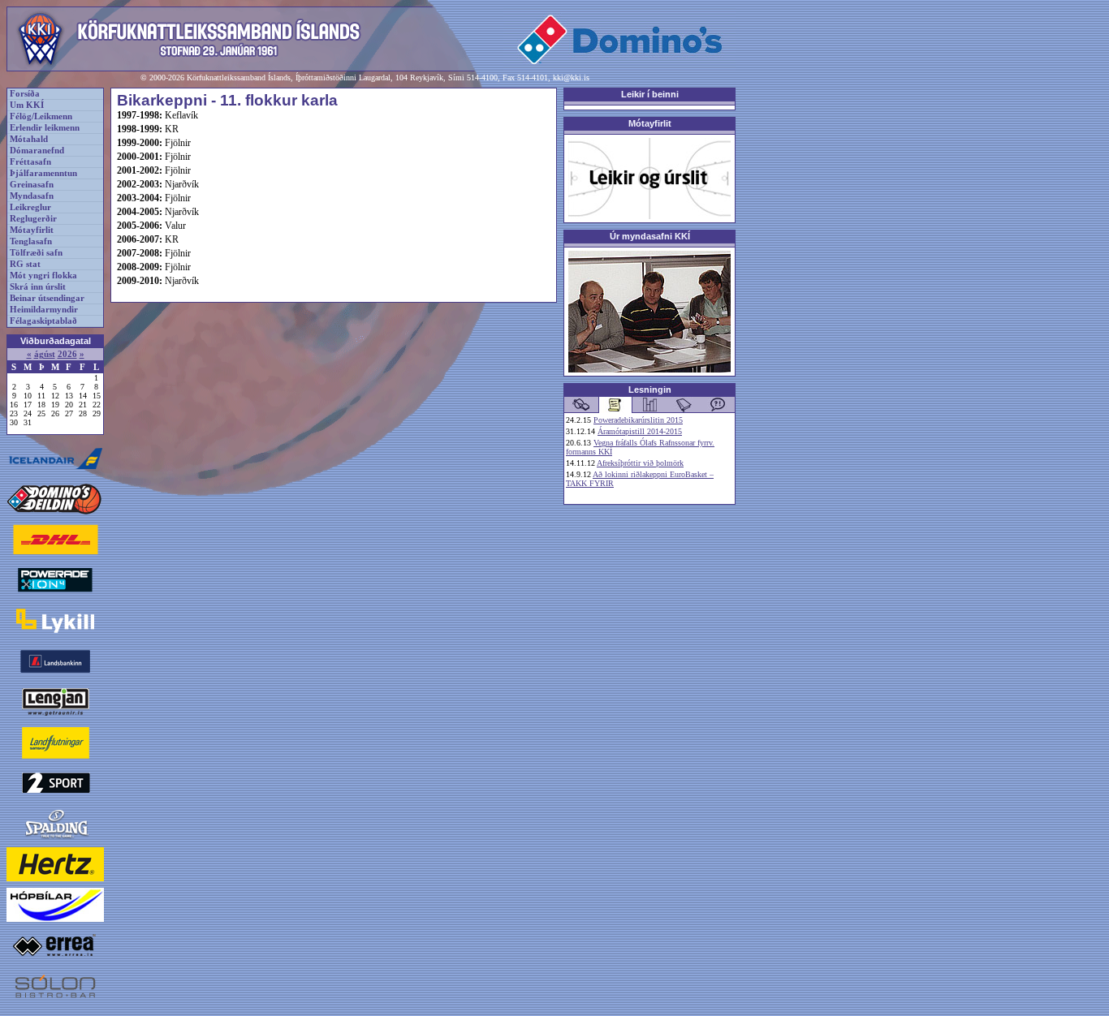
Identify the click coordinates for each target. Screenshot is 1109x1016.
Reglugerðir (33, 218)
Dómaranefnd (37, 150)
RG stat (25, 264)
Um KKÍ (27, 105)
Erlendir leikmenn (45, 127)
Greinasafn (32, 184)
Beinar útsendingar (47, 298)
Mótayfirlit (32, 230)
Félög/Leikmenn (41, 116)
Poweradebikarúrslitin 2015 (638, 419)
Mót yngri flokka (43, 275)
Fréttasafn (30, 161)
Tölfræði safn (36, 252)
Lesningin (649, 389)
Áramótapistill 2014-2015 (640, 431)
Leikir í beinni (650, 94)
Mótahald (29, 139)
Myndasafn (32, 196)
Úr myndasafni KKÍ (650, 236)
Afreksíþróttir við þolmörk (640, 462)
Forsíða (25, 93)
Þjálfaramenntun (43, 173)
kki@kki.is (571, 77)
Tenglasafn (31, 241)
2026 (67, 354)
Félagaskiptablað (43, 320)
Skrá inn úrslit (38, 286)
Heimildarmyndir (44, 309)
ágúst (44, 354)
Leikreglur (30, 207)
